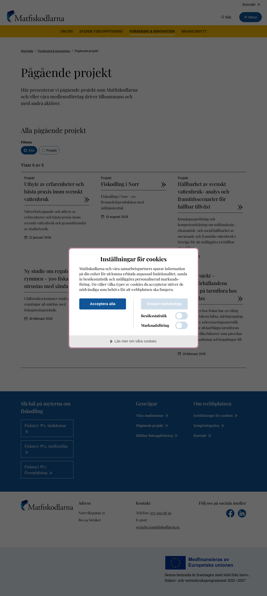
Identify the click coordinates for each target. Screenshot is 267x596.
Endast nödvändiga (164, 304)
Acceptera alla (102, 304)
